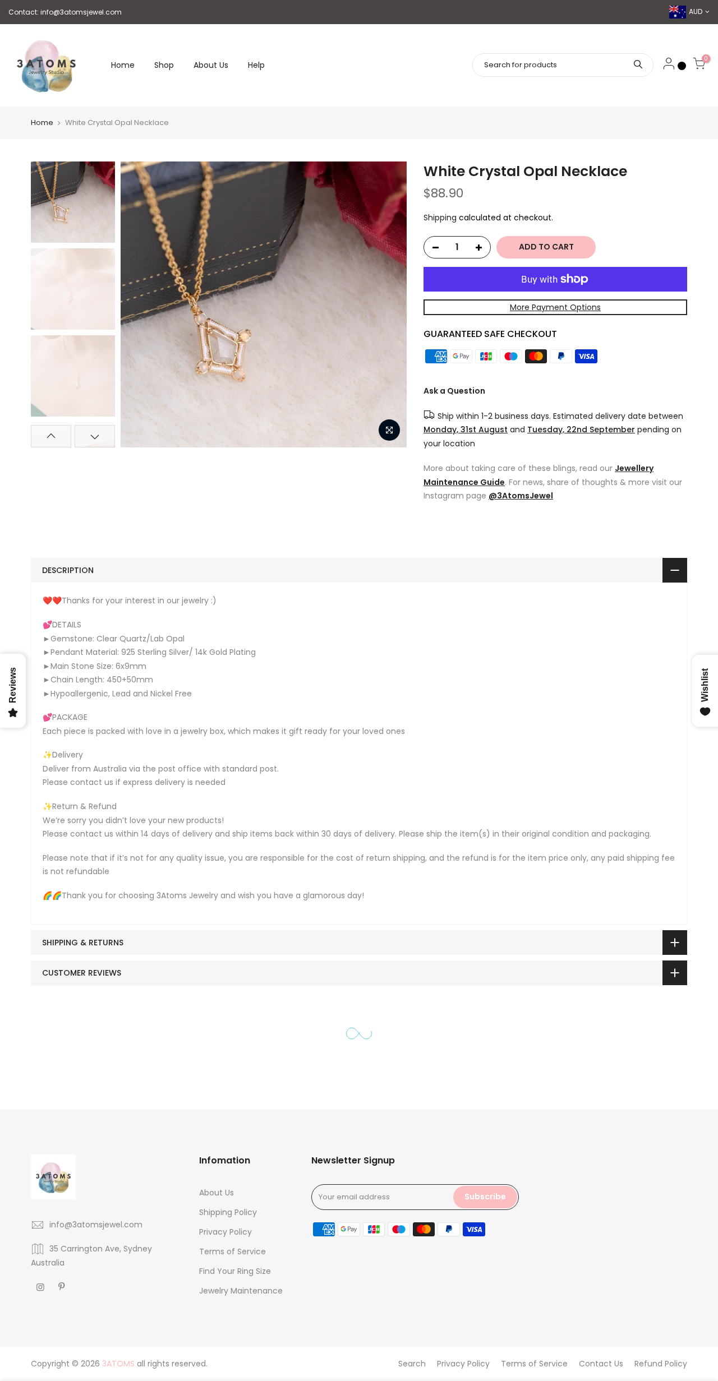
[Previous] (140, 304)
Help (256, 65)
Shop (164, 65)
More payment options (555, 307)
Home (123, 65)
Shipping (440, 217)
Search (412, 1363)
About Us (211, 65)
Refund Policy (660, 1363)
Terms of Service (232, 1251)
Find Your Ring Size (235, 1271)
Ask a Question (454, 390)
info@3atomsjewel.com (81, 12)
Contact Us (601, 1363)
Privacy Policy (225, 1231)
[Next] (387, 304)
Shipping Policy (228, 1212)
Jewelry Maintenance (241, 1290)
